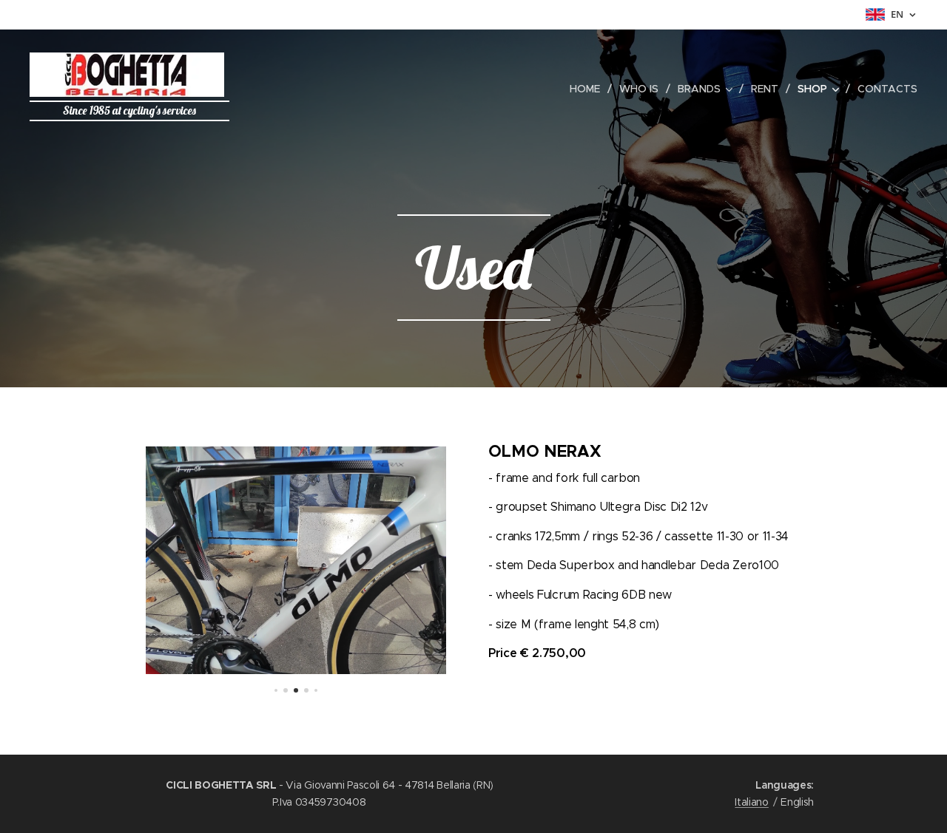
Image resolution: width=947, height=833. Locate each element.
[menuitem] (589, 88)
